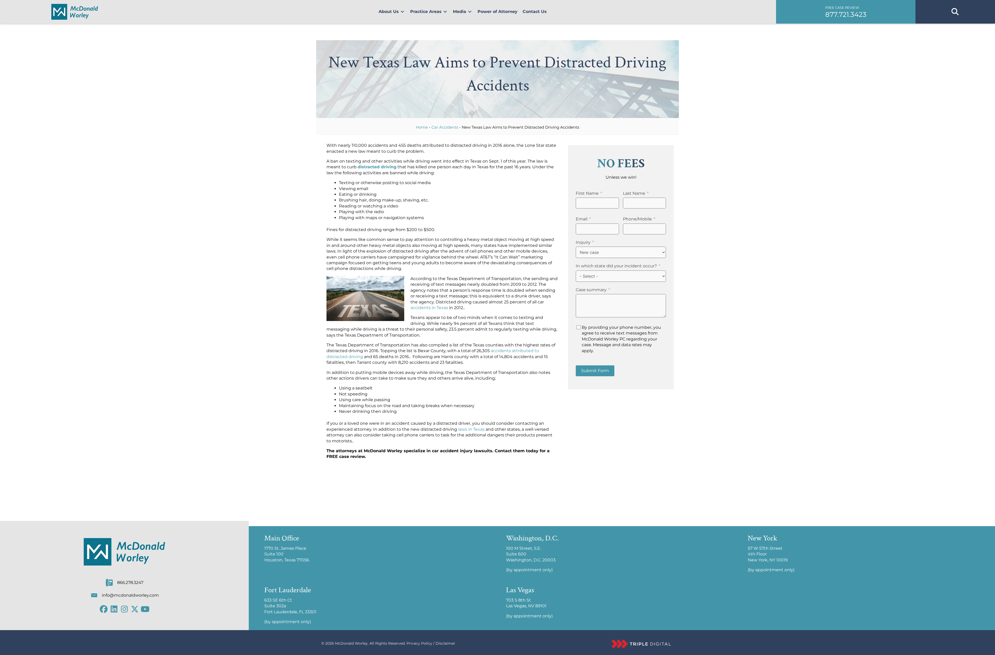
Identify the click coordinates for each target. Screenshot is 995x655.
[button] (845, 12)
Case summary (591, 289)
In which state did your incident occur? (616, 265)
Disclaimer (445, 643)
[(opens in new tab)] (641, 643)
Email (581, 219)
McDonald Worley (351, 643)
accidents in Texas (429, 307)
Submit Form (595, 370)
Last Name (634, 193)
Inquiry (583, 242)
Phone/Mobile (637, 219)
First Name (587, 193)
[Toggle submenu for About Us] (402, 12)
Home (422, 127)
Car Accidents (444, 127)
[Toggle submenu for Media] (470, 12)
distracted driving (377, 166)
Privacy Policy (419, 643)
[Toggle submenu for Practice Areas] (445, 12)
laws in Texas (471, 429)
